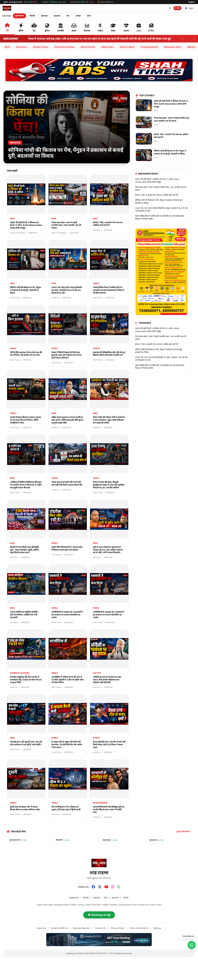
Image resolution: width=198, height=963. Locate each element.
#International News (65, 47)
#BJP (7, 47)
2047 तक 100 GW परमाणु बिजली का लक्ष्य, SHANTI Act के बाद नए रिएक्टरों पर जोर (161, 209)
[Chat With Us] (192, 945)
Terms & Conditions (139, 928)
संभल (89, 16)
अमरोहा (78, 16)
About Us (41, 928)
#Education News (172, 47)
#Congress (21, 47)
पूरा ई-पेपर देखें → (184, 831)
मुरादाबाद (57, 16)
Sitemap (157, 928)
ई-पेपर (177, 8)
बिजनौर (32, 16)
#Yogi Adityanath (149, 47)
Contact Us (100, 928)
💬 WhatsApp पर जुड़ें (99, 914)
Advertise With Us (59, 928)
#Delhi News (107, 47)
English (191, 2)
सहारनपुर (44, 16)
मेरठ (67, 16)
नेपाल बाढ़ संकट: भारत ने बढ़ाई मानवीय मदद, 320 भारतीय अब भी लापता (160, 188)
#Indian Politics (40, 47)
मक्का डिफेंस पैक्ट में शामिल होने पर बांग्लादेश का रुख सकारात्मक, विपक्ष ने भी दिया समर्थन (160, 217)
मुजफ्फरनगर (19, 16)
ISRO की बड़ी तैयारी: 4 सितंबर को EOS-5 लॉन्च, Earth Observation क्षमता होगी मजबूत (157, 180)
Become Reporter (81, 928)
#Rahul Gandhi (88, 47)
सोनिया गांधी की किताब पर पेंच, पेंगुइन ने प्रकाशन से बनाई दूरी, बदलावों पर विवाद (159, 201)
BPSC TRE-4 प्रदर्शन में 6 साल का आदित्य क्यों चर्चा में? (156, 195)
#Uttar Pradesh (127, 47)
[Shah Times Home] (7, 8)
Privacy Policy (117, 928)
